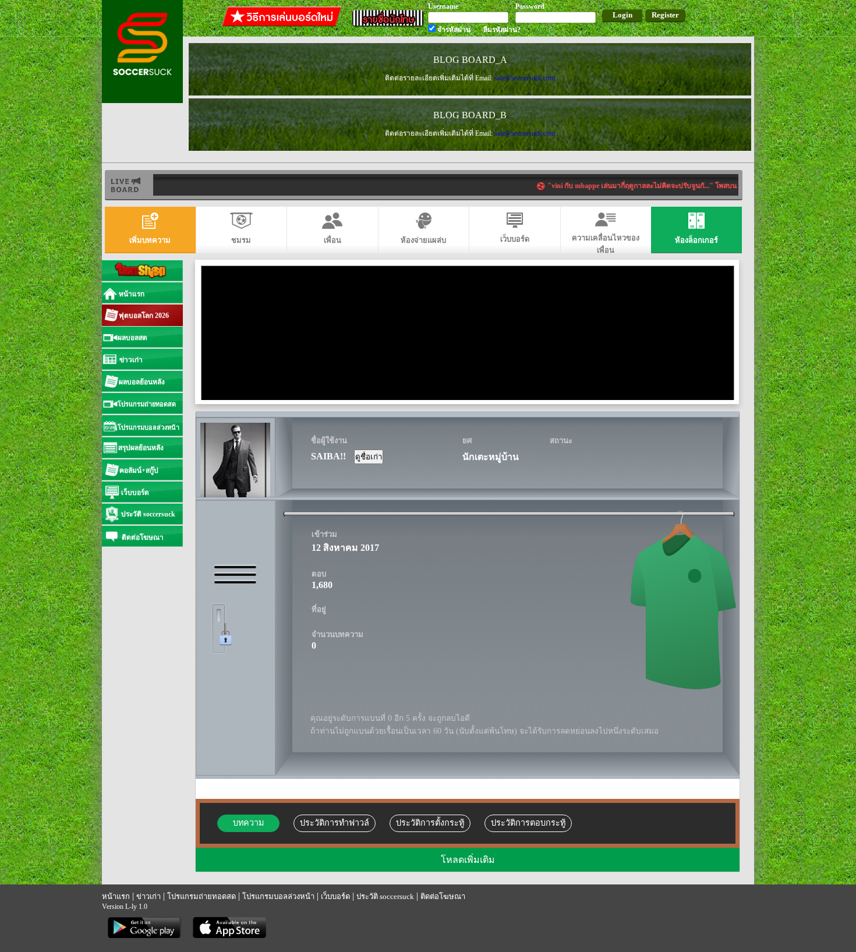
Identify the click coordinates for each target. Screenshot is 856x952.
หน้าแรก (116, 896)
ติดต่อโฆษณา (442, 896)
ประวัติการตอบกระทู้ (528, 822)
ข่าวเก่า (148, 896)
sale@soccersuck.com (524, 78)
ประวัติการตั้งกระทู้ (430, 822)
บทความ (248, 822)
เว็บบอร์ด (335, 896)
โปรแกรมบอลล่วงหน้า (278, 896)
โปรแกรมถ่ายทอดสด (201, 896)
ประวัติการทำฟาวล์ (334, 822)
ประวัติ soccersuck (385, 896)
